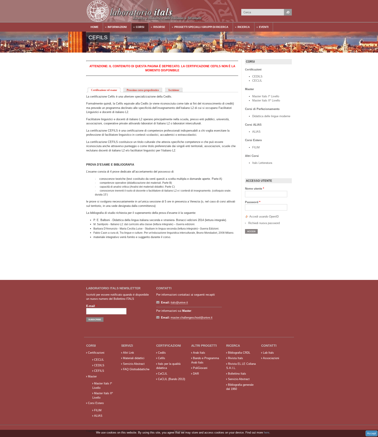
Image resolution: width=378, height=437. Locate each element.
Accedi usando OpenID (264, 216)
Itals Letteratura (262, 163)
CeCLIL (162, 373)
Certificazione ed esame (106, 90)
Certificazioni (96, 352)
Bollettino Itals (237, 373)
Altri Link (128, 352)
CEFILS (99, 370)
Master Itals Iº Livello (266, 96)
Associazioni (271, 358)
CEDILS (257, 76)
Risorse (157, 28)
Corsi (137, 28)
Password (252, 202)
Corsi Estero (96, 403)
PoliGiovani (200, 368)
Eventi (261, 28)
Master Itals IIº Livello (266, 100)
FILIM (256, 147)
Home (94, 27)
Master (92, 376)
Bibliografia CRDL (239, 352)
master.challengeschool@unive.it (191, 317)
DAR (196, 373)
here (266, 432)
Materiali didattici (133, 358)
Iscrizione (173, 90)
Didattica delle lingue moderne (271, 116)
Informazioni (115, 28)
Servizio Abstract (134, 363)
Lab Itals (268, 352)
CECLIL (257, 80)
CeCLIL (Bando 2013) (171, 379)
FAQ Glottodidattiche (136, 369)
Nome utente (254, 188)
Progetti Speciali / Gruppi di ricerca (199, 28)
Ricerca (241, 28)
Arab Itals (199, 352)
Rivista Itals (235, 358)
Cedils (162, 352)
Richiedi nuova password (264, 223)
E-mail (91, 306)
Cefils (161, 358)
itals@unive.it (179, 302)
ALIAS (256, 131)
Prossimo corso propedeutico (143, 90)
